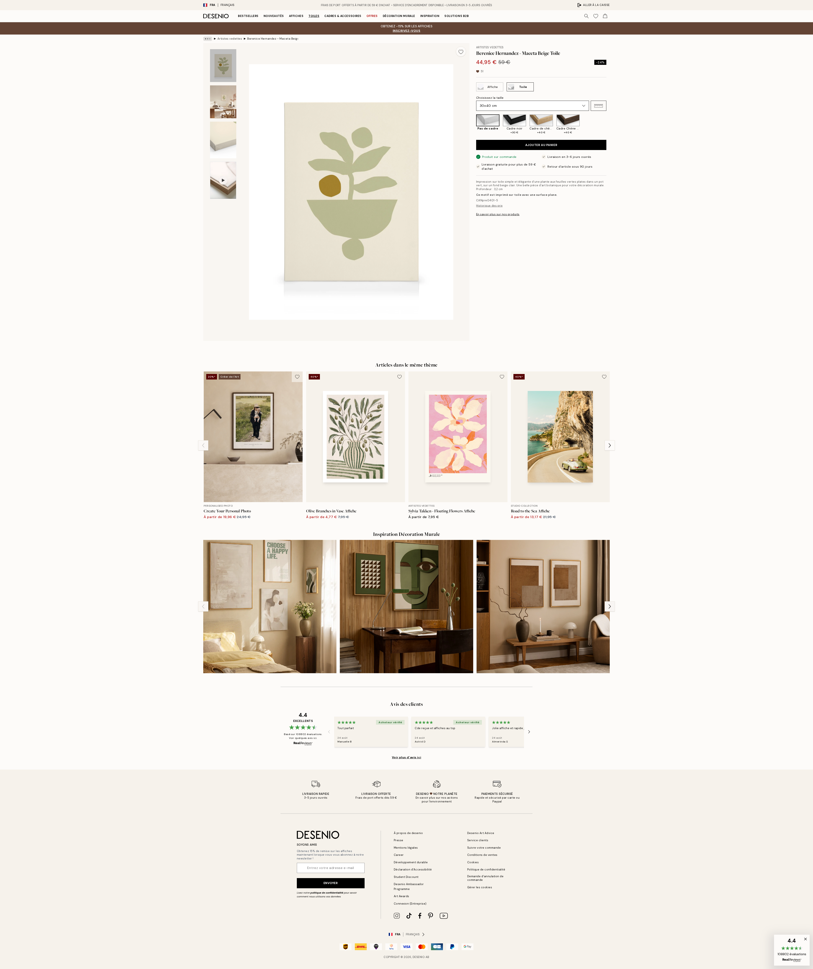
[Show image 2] (223, 101)
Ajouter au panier (541, 145)
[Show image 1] (223, 65)
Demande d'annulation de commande (485, 878)
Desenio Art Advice (480, 833)
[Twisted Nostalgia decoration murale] (406, 606)
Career (399, 855)
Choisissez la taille (490, 98)
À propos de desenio (408, 833)
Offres (372, 16)
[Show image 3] (223, 140)
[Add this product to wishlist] (461, 51)
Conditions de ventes (482, 855)
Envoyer (331, 883)
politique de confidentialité (326, 892)
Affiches (296, 16)
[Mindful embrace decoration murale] (269, 606)
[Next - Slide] (609, 124)
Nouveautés (274, 16)
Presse (398, 840)
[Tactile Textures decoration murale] (543, 606)
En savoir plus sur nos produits (498, 214)
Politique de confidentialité (486, 869)
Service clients (477, 840)
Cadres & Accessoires (342, 16)
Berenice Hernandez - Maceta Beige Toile (272, 38)
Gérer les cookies (479, 887)
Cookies (473, 862)
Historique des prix (489, 205)
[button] (598, 106)
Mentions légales (406, 847)
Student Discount (406, 877)
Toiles (313, 16)
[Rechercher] (586, 16)
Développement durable (411, 862)
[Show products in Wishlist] (595, 16)
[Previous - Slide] (472, 124)
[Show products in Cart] (605, 16)
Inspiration (430, 16)
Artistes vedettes (229, 38)
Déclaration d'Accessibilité (413, 869)
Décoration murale (399, 16)
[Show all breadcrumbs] (207, 39)
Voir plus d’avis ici (406, 757)
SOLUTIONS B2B (456, 16)
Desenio (419, 957)
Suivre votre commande (484, 847)
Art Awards (401, 896)
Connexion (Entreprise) (410, 903)
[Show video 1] (223, 180)
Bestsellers (248, 16)
